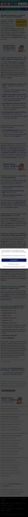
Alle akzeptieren (14, 260)
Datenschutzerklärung (15, 266)
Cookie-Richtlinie (6, 266)
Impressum (22, 266)
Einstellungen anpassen (14, 264)
